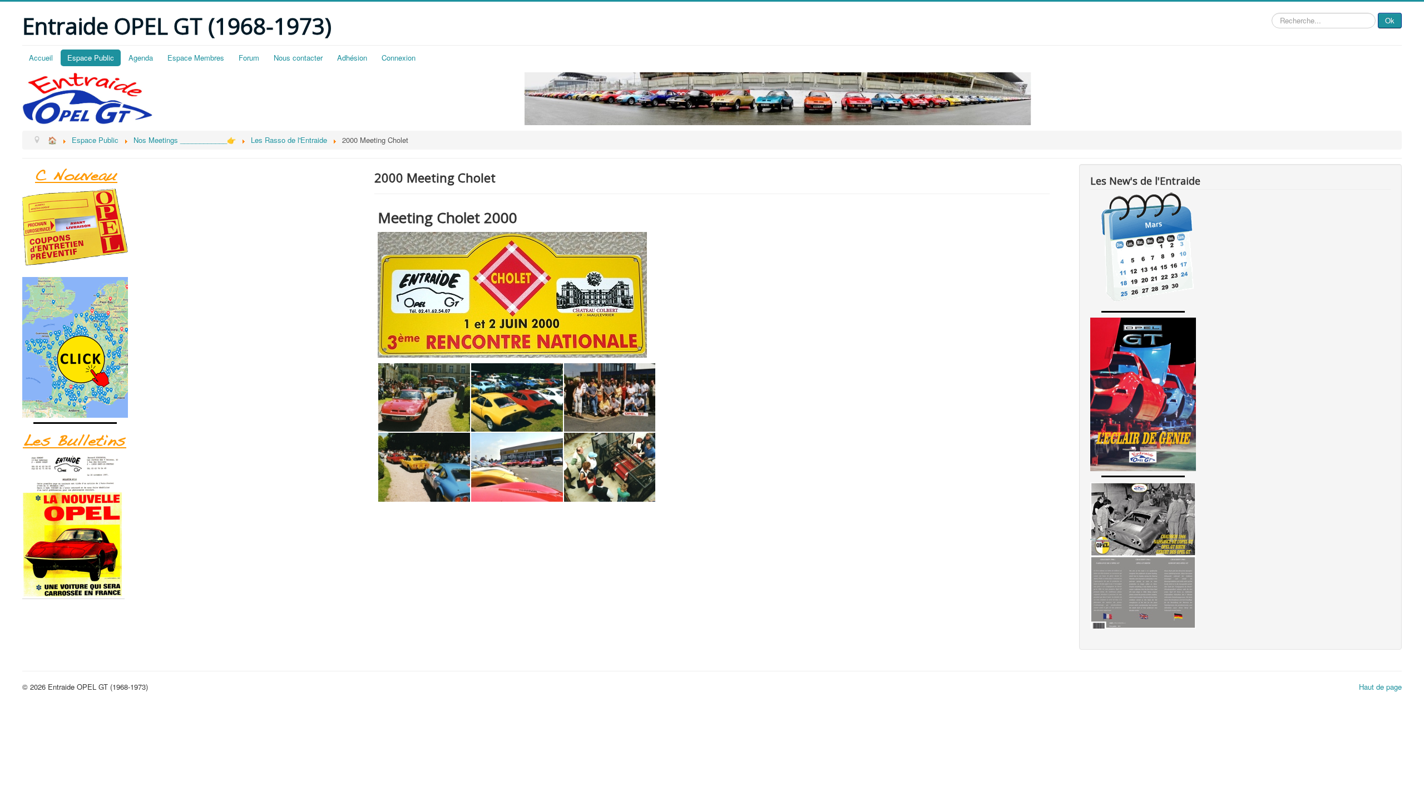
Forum (249, 57)
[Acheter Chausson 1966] (1240, 555)
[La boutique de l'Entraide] (183, 227)
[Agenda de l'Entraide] (1240, 249)
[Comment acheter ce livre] (183, 347)
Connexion (399, 57)
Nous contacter (298, 57)
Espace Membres (195, 57)
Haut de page (1380, 686)
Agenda (140, 57)
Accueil (41, 57)
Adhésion (352, 57)
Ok (1390, 20)
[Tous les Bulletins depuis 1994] (183, 526)
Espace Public (90, 57)
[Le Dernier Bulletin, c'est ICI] (183, 176)
